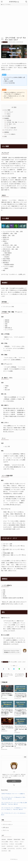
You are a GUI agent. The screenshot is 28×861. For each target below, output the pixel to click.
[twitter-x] (14, 785)
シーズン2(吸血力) (11, 134)
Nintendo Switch (17, 839)
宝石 (9, 850)
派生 (5, 136)
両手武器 (9, 120)
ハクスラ (19, 661)
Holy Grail (4, 839)
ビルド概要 (7, 110)
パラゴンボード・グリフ (10, 130)
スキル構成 (7, 116)
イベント (21, 841)
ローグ (24, 661)
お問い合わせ (6, 827)
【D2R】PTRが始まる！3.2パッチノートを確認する (13, 793)
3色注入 (9, 113)
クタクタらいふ (14, 1)
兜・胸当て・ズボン (11, 124)
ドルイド (3, 846)
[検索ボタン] (26, 1)
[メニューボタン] (1, 1)
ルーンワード (19, 848)
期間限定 (6, 132)
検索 (25, 757)
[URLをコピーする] (24, 669)
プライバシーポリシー (8, 824)
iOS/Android (9, 839)
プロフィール (6, 830)
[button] (3, 669)
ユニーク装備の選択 (11, 127)
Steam (23, 839)
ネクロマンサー (10, 846)
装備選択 (6, 118)
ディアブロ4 (5, 661)
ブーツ (8, 125)
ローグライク (4, 850)
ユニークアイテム (11, 848)
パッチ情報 (4, 848)
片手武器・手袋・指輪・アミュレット (15, 122)
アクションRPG (13, 661)
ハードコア (22, 846)
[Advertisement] (14, 20)
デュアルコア (10, 112)
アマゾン (16, 841)
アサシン (11, 841)
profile (14, 781)
